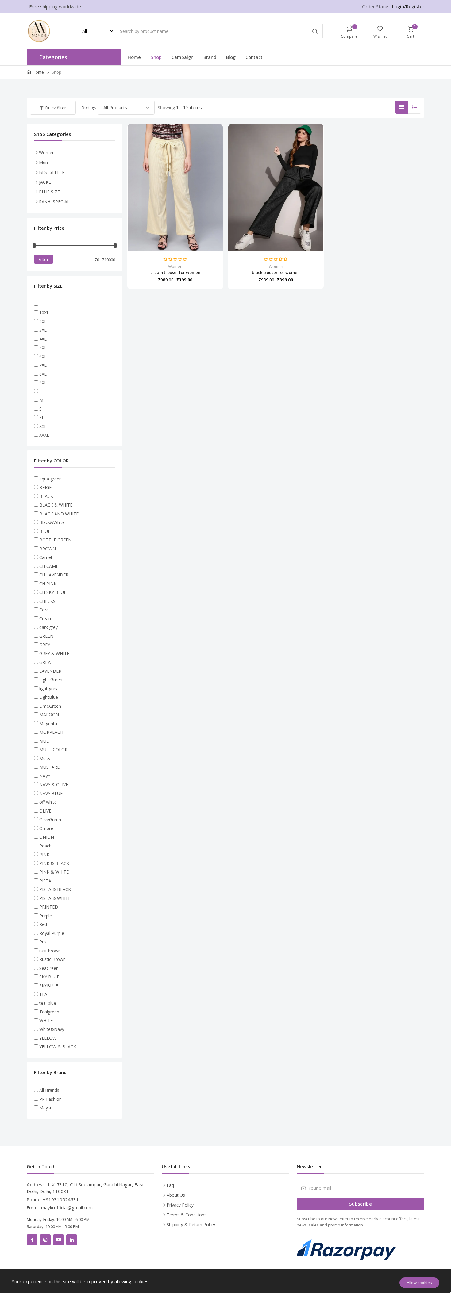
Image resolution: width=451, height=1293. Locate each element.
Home (134, 57)
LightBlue (48, 697)
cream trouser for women (175, 272)
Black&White (52, 522)
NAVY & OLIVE (53, 784)
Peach (45, 846)
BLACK (46, 496)
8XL (43, 374)
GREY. (45, 662)
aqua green (50, 479)
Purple (45, 916)
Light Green (50, 680)
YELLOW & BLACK (57, 1047)
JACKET (46, 182)
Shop (156, 57)
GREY (44, 645)
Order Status (376, 6)
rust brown (50, 951)
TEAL (44, 994)
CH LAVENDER (53, 575)
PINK (44, 854)
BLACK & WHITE (55, 505)
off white (48, 802)
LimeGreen (50, 706)
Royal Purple (51, 933)
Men (43, 162)
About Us (176, 1195)
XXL (43, 426)
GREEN (46, 636)
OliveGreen (50, 819)
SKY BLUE (49, 977)
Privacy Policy (180, 1205)
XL (41, 417)
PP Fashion (50, 1099)
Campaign (183, 57)
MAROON (49, 714)
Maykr (45, 1108)
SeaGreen (49, 968)
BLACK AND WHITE (59, 514)
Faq (170, 1185)
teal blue (47, 1003)
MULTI (46, 741)
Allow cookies (419, 1282)
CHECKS (47, 601)
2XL (43, 321)
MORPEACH (51, 732)
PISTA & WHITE (55, 898)
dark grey (48, 627)
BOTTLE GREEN (55, 540)
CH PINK (47, 584)
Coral (44, 610)
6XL (43, 356)
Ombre (46, 828)
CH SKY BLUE (52, 592)
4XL (43, 339)
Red (43, 924)
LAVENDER (50, 671)
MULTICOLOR (53, 749)
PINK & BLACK (54, 863)
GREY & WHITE (54, 653)
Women (175, 266)
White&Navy (51, 1029)
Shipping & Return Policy (191, 1224)
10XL (44, 313)
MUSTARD (49, 767)
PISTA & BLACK (55, 889)
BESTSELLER (52, 172)
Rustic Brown (52, 959)
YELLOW (47, 1038)
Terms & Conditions (186, 1215)
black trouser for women (276, 272)
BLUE (44, 531)
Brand (209, 57)
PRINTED (48, 907)
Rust (43, 942)
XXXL (44, 435)
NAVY (44, 776)
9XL (43, 382)
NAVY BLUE (51, 793)
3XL (43, 330)
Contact (254, 57)
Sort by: (89, 107)
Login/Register (408, 6)
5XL (43, 347)
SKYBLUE (48, 986)
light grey (48, 688)
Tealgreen (49, 1012)
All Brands (49, 1090)
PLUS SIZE (49, 192)
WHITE (46, 1020)
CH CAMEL (50, 566)
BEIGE (45, 487)
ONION (46, 837)
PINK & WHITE (54, 872)
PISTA (45, 881)
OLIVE (45, 811)
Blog (231, 57)
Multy (44, 758)
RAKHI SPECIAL (54, 202)
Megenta (48, 723)
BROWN (47, 549)
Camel (45, 557)
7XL (43, 365)
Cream (45, 619)
